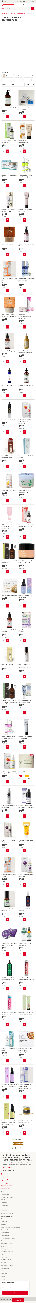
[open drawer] (3, 9)
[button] (22, 1)
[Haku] (32, 8)
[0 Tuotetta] (33, 5)
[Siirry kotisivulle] (7, 5)
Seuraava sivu (18, 940)
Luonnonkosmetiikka (19, 13)
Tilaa (15, 1089)
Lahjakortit (5, 973)
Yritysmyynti (5, 979)
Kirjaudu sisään (6, 982)
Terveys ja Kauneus (6, 13)
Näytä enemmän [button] (7, 964)
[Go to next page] (29, 945)
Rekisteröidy (5, 985)
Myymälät (4, 976)
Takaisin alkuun (9, 967)
